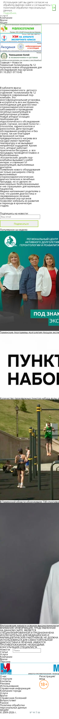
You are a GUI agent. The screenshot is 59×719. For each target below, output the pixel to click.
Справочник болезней (13, 698)
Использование (9, 686)
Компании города (10, 690)
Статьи (4, 652)
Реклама (5, 683)
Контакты (5, 681)
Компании (6, 17)
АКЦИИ (4, 710)
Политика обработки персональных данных (13, 706)
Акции (3, 22)
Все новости (10, 209)
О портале (6, 678)
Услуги (4, 654)
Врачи (3, 20)
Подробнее (9, 13)
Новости (17, 62)
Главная (5, 62)
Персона (5, 661)
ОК (54, 8)
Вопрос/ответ (8, 700)
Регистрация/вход (47, 677)
